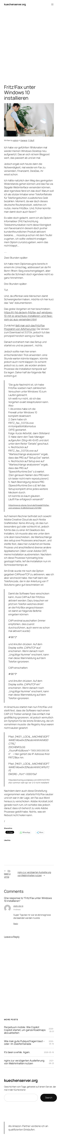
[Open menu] (52, 4)
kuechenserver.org (15, 4)
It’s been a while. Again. (17, 1052)
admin (15, 140)
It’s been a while (7, 873)
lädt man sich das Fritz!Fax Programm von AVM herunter (24, 327)
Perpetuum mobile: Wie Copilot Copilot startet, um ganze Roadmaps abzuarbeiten (25, 1030)
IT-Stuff (31, 140)
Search (48, 1097)
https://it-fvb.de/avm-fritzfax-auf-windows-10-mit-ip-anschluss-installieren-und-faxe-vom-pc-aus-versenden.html (28, 316)
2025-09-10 (18, 906)
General (24, 140)
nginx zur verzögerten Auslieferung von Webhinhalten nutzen (34, 874)
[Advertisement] (29, 47)
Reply (15, 923)
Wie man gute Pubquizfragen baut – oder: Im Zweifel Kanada (24, 1042)
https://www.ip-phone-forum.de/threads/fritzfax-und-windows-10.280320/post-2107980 (28, 506)
